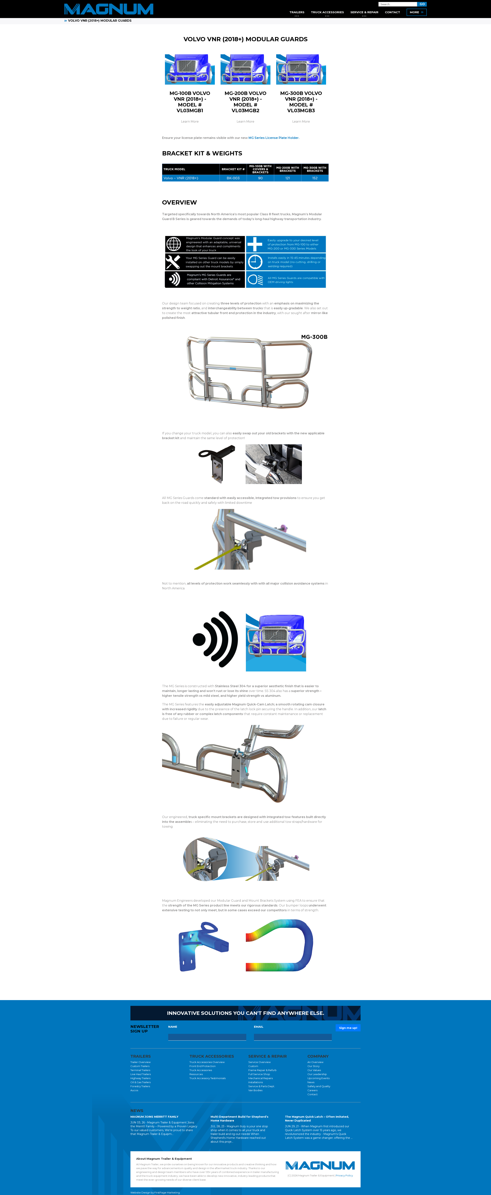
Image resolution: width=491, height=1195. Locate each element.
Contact (312, 1094)
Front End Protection (202, 1066)
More (414, 12)
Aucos (134, 1090)
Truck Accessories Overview (207, 1062)
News (310, 1082)
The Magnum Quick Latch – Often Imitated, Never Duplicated (317, 1118)
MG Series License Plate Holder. (274, 138)
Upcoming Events (318, 1078)
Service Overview (259, 1062)
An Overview (315, 1062)
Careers (312, 1090)
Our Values (314, 1070)
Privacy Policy (344, 1175)
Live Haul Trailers (140, 1074)
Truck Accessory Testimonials (207, 1078)
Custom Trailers (139, 1066)
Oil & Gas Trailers (140, 1082)
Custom (253, 1066)
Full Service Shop (259, 1074)
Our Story (313, 1066)
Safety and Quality (318, 1086)
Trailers (296, 12)
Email (258, 1026)
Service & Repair (364, 12)
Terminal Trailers (140, 1070)
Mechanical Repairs (260, 1078)
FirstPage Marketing (167, 1192)
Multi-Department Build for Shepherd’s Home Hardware (239, 1118)
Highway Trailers (140, 1078)
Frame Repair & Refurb (262, 1070)
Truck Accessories (200, 1070)
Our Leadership (317, 1074)
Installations (255, 1082)
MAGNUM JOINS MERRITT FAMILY (154, 1116)
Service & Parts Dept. (261, 1086)
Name (172, 1026)
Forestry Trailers (140, 1086)
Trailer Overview (140, 1062)
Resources (196, 1074)
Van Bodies (255, 1090)
